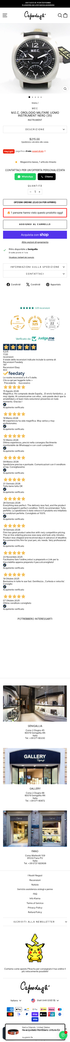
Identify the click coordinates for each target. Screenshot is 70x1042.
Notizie (35, 884)
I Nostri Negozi (35, 875)
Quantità (35, 186)
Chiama (49, 176)
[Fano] (35, 829)
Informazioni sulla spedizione (35, 267)
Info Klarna (35, 898)
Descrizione (35, 129)
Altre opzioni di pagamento (35, 242)
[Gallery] (35, 766)
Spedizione (26, 142)
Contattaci (35, 273)
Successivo (24, 383)
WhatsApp (27, 176)
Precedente (10, 383)
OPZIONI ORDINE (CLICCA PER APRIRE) (35, 202)
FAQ (35, 893)
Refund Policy (35, 912)
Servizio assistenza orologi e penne (35, 889)
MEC (35, 108)
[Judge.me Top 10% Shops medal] (53, 322)
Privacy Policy (35, 907)
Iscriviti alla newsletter (34, 921)
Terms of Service (35, 903)
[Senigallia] (35, 703)
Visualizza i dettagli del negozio (21, 257)
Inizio (34, 103)
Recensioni (35, 880)
